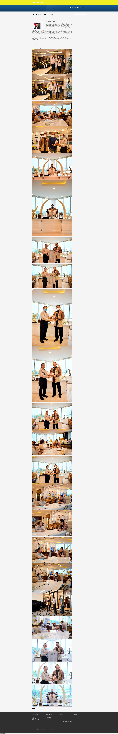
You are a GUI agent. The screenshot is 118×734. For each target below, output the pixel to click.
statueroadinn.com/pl (3, 733)
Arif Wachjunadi (39, 2)
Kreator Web (50, 729)
